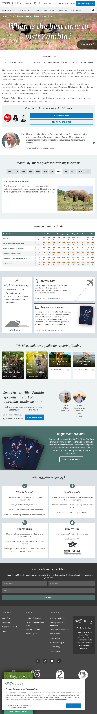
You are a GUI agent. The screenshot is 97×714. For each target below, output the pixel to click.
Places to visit (34, 62)
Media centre (54, 651)
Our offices (6, 618)
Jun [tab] (45, 171)
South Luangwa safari (10, 365)
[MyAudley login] (39, 3)
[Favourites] (35, 3)
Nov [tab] (80, 171)
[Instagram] (45, 661)
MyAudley (6, 622)
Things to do (69, 62)
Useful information (33, 618)
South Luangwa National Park (13, 248)
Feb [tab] (16, 171)
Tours (6, 62)
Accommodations (52, 62)
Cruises (39, 10)
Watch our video (17, 330)
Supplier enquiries (33, 629)
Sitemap (5, 631)
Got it (73, 706)
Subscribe (48, 597)
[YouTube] (52, 661)
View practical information (46, 298)
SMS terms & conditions (59, 629)
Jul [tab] (52, 171)
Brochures (76, 10)
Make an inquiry (61, 115)
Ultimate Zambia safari (34, 365)
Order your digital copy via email (49, 330)
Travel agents (31, 634)
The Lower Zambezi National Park (15, 259)
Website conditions (57, 618)
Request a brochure (61, 122)
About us (63, 10)
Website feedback (9, 627)
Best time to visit (86, 62)
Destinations (8, 10)
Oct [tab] (73, 171)
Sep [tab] (65, 171)
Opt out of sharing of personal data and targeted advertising (20, 706)
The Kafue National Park (12, 253)
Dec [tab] (87, 171)
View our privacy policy (58, 700)
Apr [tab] (30, 171)
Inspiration (49, 10)
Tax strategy (54, 647)
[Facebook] (37, 661)
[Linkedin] (59, 661)
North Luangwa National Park (13, 243)
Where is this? (87, 44)
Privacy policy (54, 634)
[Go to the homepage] (11, 3)
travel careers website (83, 646)
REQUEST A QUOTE (85, 3)
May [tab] (38, 171)
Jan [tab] (9, 171)
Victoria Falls (7, 264)
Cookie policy (54, 638)
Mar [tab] (23, 171)
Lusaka (5, 238)
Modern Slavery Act (57, 642)
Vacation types (24, 10)
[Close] (33, 672)
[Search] (93, 10)
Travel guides (18, 62)
